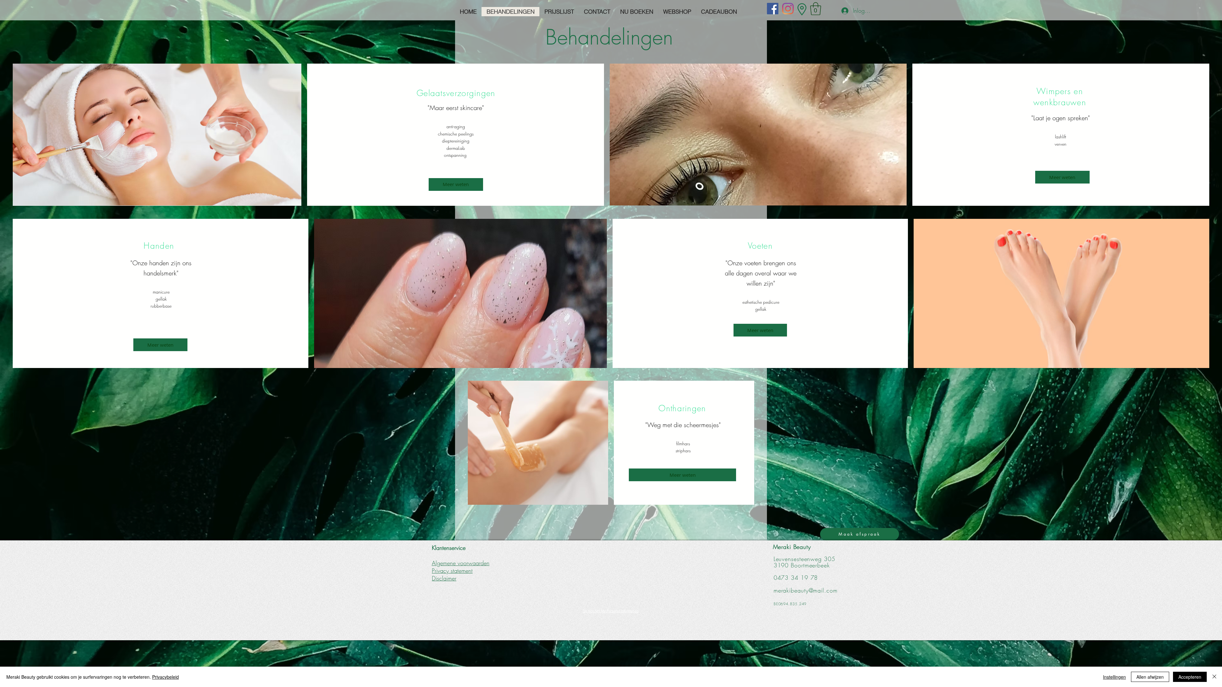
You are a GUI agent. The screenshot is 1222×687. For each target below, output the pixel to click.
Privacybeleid (165, 677)
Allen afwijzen (1150, 677)
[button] (815, 8)
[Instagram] (788, 8)
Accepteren (1189, 677)
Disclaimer (444, 578)
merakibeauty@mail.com (806, 590)
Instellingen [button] (1114, 677)
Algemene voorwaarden (460, 563)
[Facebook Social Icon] (772, 8)
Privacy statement (452, 570)
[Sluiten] (1214, 677)
